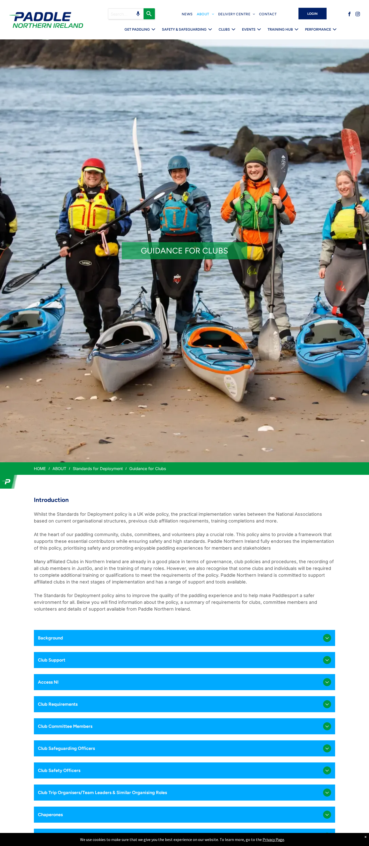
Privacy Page (273, 839)
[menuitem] (187, 14)
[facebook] (349, 15)
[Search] (149, 13)
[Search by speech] (138, 14)
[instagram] (357, 15)
